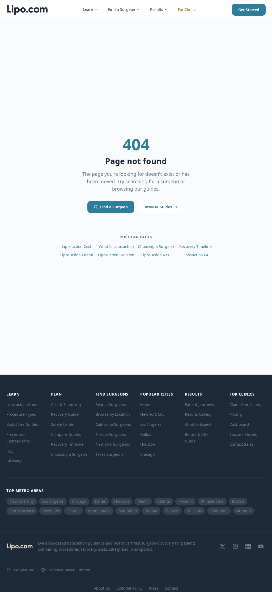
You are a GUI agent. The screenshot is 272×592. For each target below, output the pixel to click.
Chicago (147, 454)
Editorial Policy (129, 588)
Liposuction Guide (22, 404)
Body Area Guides (22, 424)
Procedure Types (21, 414)
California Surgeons (113, 424)
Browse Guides (158, 206)
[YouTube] (261, 546)
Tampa (151, 510)
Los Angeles (151, 424)
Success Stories (243, 434)
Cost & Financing (66, 404)
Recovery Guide (65, 414)
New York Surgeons (113, 444)
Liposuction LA (195, 254)
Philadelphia (212, 501)
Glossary (14, 460)
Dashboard (239, 424)
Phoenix (185, 501)
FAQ (10, 451)
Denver (172, 510)
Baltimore (219, 510)
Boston (238, 501)
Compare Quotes (66, 434)
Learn (88, 9)
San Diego (128, 510)
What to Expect (198, 424)
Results (156, 9)
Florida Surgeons (111, 434)
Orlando (243, 510)
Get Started (248, 9)
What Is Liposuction (116, 246)
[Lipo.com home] (27, 9)
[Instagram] (235, 546)
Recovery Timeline (195, 246)
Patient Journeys (199, 404)
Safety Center (63, 424)
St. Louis (194, 510)
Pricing (236, 414)
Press (153, 588)
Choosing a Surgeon (156, 246)
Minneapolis (99, 510)
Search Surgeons (111, 404)
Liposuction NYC (155, 254)
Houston (147, 444)
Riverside (50, 510)
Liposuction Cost (76, 246)
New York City (152, 414)
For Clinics (187, 9)
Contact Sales (241, 444)
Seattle (73, 510)
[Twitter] (222, 546)
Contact (171, 588)
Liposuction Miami (76, 254)
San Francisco (22, 510)
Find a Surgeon (121, 9)
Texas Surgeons (110, 454)
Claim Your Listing (246, 404)
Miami (145, 404)
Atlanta (163, 501)
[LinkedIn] (248, 546)
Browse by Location (113, 414)
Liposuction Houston (116, 254)
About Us (102, 588)
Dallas (145, 434)
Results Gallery (198, 414)
